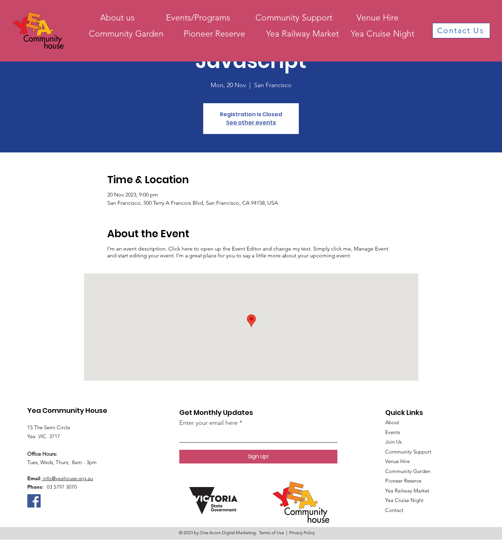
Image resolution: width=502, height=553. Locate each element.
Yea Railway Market (407, 490)
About (392, 422)
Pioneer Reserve (403, 480)
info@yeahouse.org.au (67, 478)
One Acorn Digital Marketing (228, 532)
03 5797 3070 (61, 487)
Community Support (408, 451)
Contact (394, 510)
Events (392, 432)
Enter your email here (208, 423)
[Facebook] (34, 501)
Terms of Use (271, 532)
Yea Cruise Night (404, 500)
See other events (251, 122)
